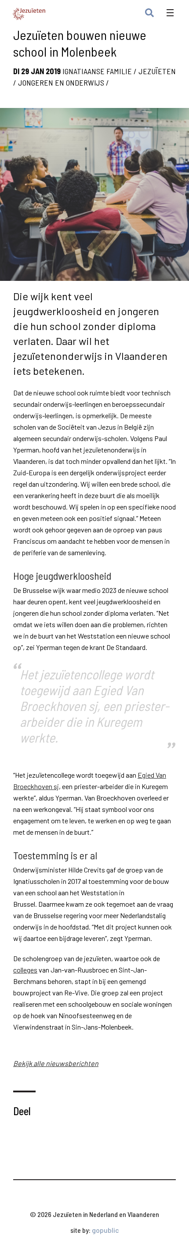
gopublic (105, 1230)
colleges (25, 970)
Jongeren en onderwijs (61, 82)
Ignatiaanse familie (97, 71)
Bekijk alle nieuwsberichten (55, 1063)
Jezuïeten (157, 71)
